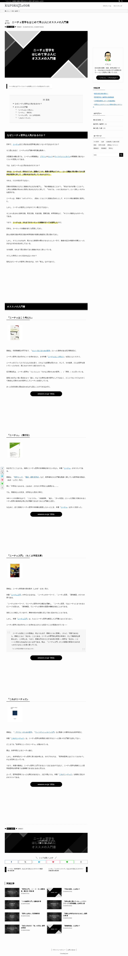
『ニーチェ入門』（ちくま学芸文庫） (29, 115)
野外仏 (111, 148)
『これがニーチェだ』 (24, 118)
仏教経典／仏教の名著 (112, 142)
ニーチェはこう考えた (56, 356)
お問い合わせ (71, 950)
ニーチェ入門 (16, 595)
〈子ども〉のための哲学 (23, 732)
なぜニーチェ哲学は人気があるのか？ (28, 103)
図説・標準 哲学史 (32, 477)
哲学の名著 (102, 145)
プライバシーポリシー (59, 950)
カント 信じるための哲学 (41, 350)
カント (50, 156)
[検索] (122, 1)
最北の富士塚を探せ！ (101, 93)
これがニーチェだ (17, 738)
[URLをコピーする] (81, 862)
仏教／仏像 (100, 128)
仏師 (102, 142)
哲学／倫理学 (10, 27)
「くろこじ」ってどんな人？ (108, 78)
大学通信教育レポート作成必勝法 (104, 101)
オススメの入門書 (21, 107)
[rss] (119, 1)
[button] (11, 862)
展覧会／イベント (113, 145)
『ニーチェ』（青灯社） (25, 112)
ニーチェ (16, 144)
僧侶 (95, 145)
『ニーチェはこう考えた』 (25, 110)
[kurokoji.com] (17, 6)
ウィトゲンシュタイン (62, 156)
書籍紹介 (19, 27)
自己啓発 (99, 120)
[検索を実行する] (121, 155)
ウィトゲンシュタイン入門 (44, 732)
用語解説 (103, 148)
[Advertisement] (46, 280)
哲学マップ (18, 477)
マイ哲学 (96, 142)
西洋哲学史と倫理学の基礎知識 (104, 97)
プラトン (43, 156)
